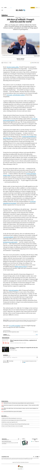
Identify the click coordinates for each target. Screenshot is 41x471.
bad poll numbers (14, 290)
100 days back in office (13, 67)
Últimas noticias (4, 401)
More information (6, 362)
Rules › (37, 334)
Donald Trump (9, 357)
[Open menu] (2, 10)
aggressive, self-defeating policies (16, 95)
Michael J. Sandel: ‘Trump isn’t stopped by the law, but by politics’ (24, 348)
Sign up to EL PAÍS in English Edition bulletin (12, 331)
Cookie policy (27, 462)
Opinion (4, 15)
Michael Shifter (20, 58)
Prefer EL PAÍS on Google (35, 62)
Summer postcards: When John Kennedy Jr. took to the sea (12, 418)
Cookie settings (22, 462)
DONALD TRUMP (18, 17)
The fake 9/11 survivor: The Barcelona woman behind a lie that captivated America (19, 403)
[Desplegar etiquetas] (37, 357)
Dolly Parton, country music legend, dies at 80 (9, 422)
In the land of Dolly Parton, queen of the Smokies (13, 411)
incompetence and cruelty (10, 242)
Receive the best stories (6, 441)
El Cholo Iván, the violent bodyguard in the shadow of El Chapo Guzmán (14, 420)
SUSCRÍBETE (32, 7)
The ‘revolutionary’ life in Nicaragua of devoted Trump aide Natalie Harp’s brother (15, 424)
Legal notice (14, 462)
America (4, 357)
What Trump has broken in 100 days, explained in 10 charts (23, 341)
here (24, 362)
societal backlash (8, 237)
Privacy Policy (18, 462)
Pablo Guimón (12, 350)
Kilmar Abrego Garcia (21, 266)
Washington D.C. (14, 357)
